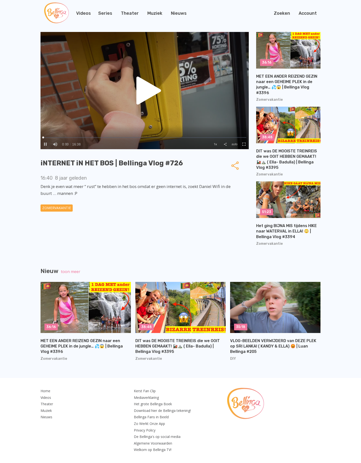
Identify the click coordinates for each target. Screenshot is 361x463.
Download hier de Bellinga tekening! (162, 410)
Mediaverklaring (146, 397)
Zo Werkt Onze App (149, 423)
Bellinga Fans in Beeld (151, 417)
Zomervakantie (56, 207)
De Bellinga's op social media (157, 436)
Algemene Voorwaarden (153, 443)
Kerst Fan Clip (145, 391)
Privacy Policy (144, 430)
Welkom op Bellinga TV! (152, 449)
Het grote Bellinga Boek (153, 404)
